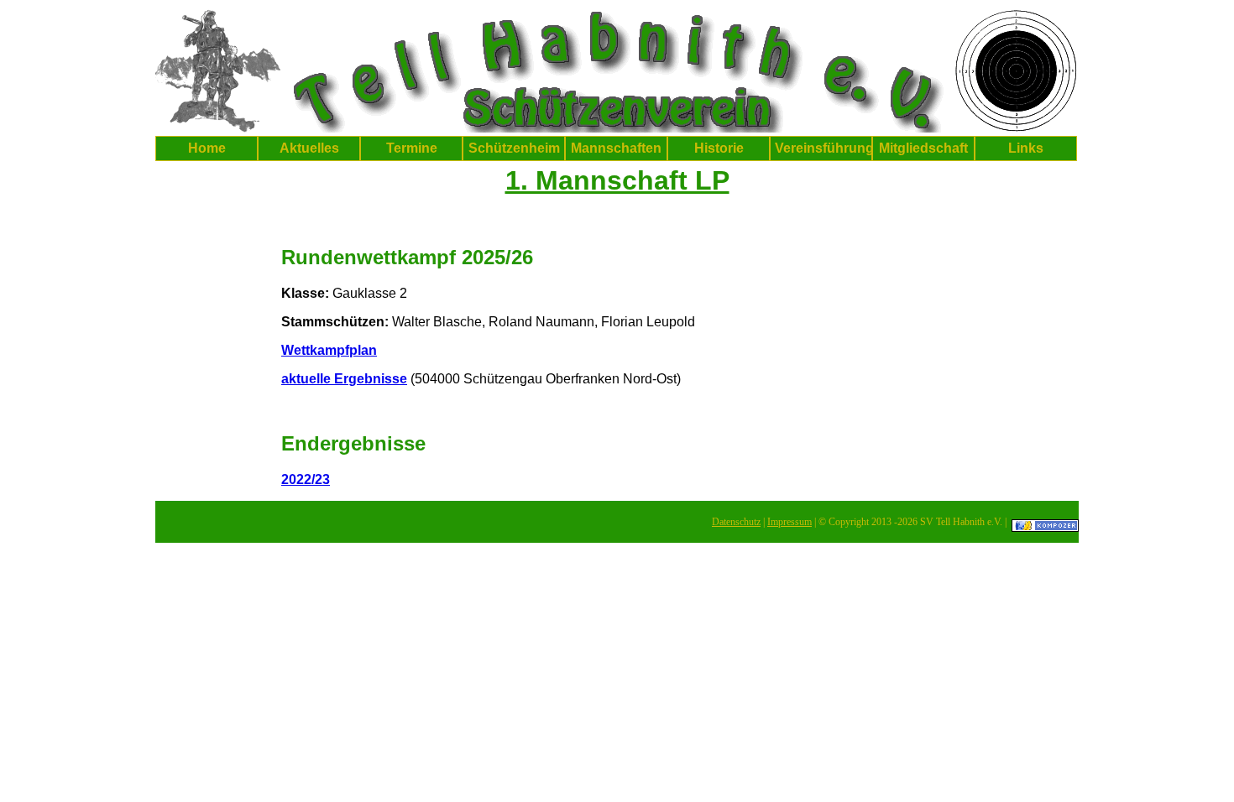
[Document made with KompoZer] (1045, 522)
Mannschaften (616, 148)
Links (1025, 148)
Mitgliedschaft (923, 148)
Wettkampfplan (329, 350)
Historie (719, 148)
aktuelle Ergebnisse (344, 379)
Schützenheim (514, 148)
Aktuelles (309, 148)
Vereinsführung (823, 148)
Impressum (789, 522)
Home (207, 148)
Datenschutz (736, 522)
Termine (411, 148)
